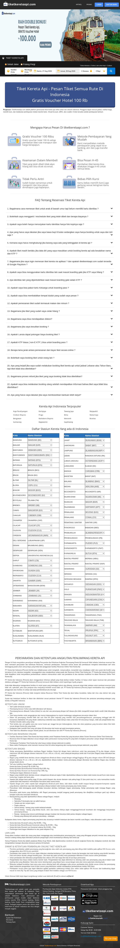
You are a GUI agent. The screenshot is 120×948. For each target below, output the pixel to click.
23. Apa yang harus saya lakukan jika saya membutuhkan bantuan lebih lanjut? (44, 395)
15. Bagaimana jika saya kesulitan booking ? (28, 327)
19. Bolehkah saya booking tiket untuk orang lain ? (30, 358)
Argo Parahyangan (20, 411)
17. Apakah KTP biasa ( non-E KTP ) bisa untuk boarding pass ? (37, 342)
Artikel (79, 4)
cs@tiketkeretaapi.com (91, 936)
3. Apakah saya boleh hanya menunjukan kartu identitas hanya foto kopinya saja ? (45, 224)
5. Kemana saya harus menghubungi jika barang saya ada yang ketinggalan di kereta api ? (49, 243)
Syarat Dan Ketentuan (13, 918)
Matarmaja (94, 415)
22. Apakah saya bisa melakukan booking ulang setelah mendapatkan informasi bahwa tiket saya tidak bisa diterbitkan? (57, 385)
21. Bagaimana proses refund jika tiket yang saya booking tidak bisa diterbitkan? (44, 376)
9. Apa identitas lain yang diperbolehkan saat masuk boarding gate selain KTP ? (44, 280)
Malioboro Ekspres (46, 418)
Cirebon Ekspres (19, 415)
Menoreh (67, 418)
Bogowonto (43, 422)
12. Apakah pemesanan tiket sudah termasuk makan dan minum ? (38, 303)
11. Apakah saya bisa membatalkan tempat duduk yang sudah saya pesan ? (42, 295)
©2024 (42, 945)
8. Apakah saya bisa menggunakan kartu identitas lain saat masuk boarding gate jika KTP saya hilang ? (55, 272)
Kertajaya (42, 411)
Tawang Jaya (69, 411)
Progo (41, 415)
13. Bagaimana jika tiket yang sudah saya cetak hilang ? (33, 311)
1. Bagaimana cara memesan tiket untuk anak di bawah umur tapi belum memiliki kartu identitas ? (53, 209)
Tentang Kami (10, 922)
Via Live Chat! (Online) (88, 933)
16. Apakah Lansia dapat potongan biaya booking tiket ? (33, 334)
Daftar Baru (111, 4)
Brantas (93, 418)
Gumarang (17, 422)
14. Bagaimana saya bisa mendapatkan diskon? (29, 319)
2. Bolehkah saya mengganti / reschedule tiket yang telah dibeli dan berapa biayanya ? (47, 216)
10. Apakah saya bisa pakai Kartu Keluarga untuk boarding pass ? (38, 288)
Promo (89, 4)
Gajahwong (68, 422)
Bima (66, 415)
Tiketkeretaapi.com (11, 889)
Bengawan (17, 418)
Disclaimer (9, 920)
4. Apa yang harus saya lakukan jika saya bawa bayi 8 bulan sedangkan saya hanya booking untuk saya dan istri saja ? (59, 233)
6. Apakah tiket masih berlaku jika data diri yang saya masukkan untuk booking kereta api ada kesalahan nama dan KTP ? (59, 252)
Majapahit (94, 411)
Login (99, 4)
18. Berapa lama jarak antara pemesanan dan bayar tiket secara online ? (41, 350)
